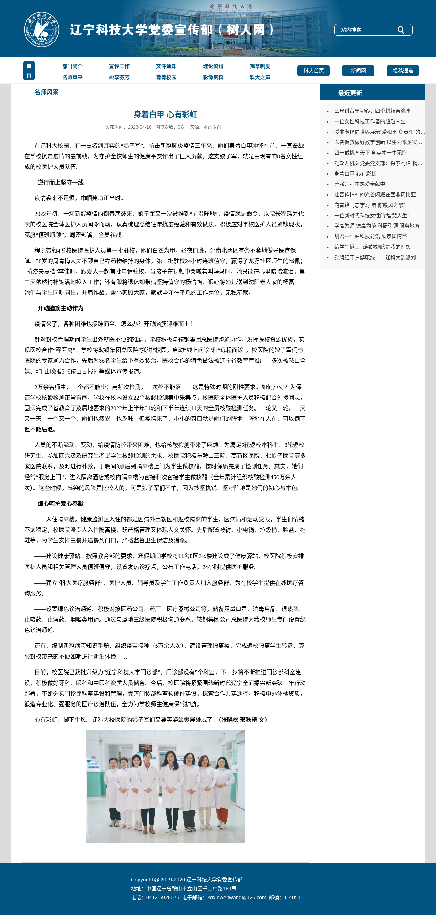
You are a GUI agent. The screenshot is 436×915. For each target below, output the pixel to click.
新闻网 (358, 70)
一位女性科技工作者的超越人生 (370, 121)
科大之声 (260, 77)
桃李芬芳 (119, 77)
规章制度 (260, 66)
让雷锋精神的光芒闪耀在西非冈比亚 (375, 194)
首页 (29, 70)
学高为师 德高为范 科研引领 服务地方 (377, 226)
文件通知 (166, 66)
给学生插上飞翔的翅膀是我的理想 (372, 247)
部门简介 (72, 66)
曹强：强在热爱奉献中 (359, 184)
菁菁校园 (166, 77)
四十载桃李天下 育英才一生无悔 (370, 152)
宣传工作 (119, 66)
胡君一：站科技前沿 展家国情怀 (370, 236)
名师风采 (72, 77)
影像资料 (213, 77)
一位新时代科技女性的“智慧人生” (371, 215)
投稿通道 (403, 70)
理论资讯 (213, 66)
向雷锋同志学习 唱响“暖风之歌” (369, 205)
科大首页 (314, 70)
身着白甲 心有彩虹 (355, 174)
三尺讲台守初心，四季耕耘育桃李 (372, 111)
